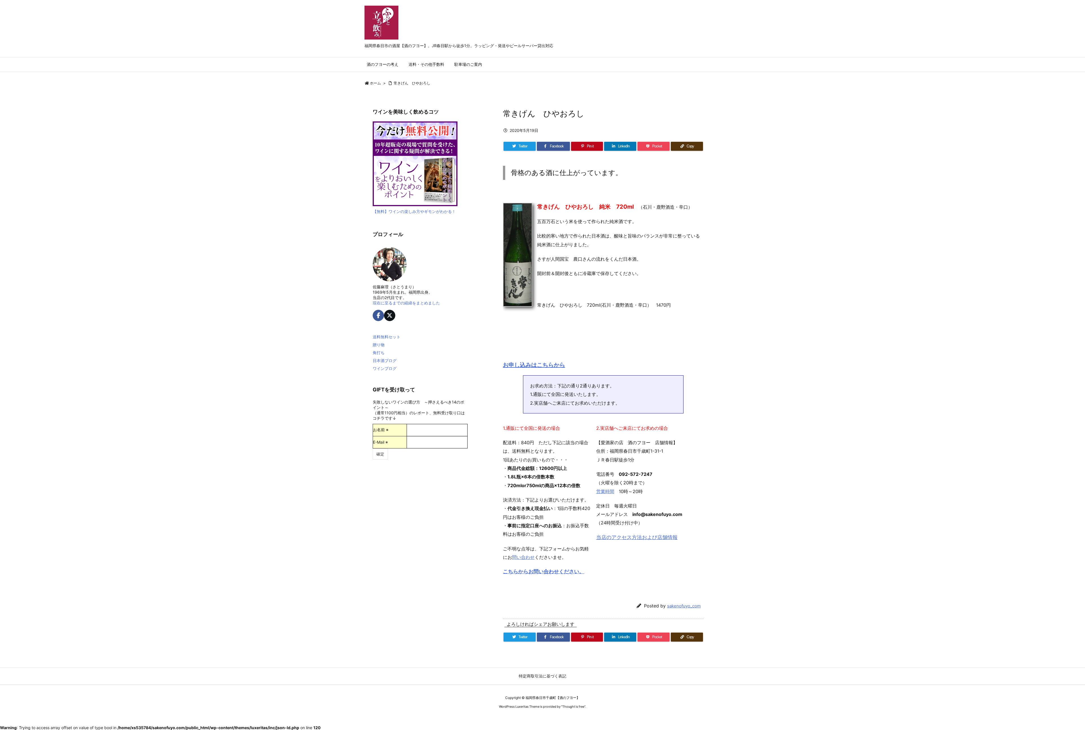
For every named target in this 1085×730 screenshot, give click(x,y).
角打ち (379, 352)
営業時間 (605, 491)
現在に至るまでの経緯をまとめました (406, 302)
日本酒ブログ (384, 360)
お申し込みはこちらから (534, 364)
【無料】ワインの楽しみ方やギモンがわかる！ (414, 211)
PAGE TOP (1057, 702)
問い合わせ (523, 557)
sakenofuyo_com (684, 606)
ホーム (375, 83)
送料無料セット (386, 336)
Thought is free (573, 707)
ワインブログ (384, 368)
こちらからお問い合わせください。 (543, 571)
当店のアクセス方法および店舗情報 (637, 537)
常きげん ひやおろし (412, 83)
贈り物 (379, 344)
